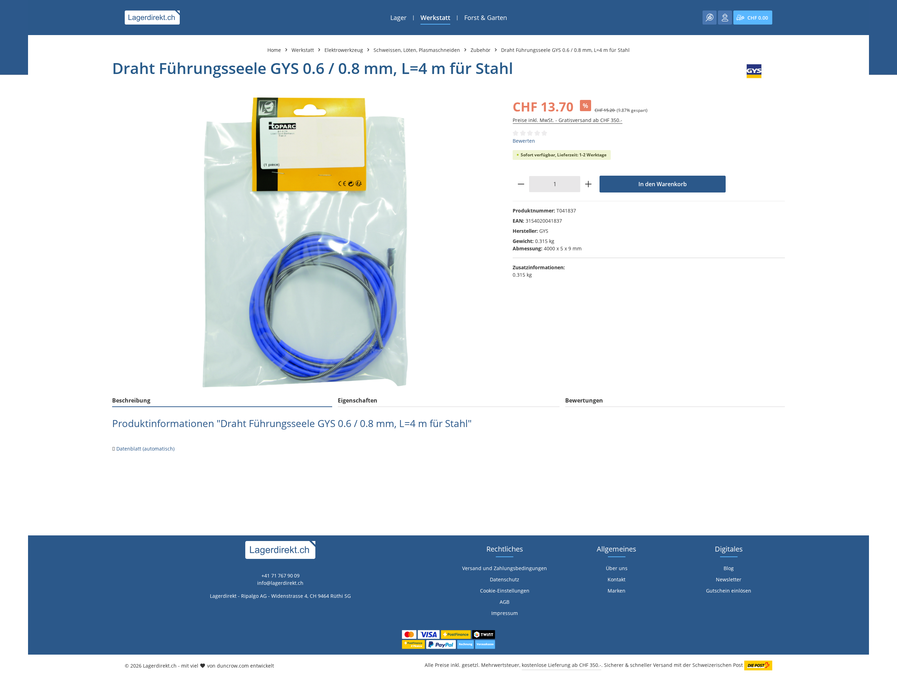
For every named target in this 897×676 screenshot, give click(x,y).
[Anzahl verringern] (521, 184)
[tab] (222, 400)
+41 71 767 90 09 (280, 575)
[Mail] (9, 454)
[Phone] (9, 439)
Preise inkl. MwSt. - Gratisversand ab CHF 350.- (567, 120)
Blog (729, 568)
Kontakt (616, 579)
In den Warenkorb (662, 184)
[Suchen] (710, 18)
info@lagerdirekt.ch (280, 583)
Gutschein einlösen (728, 590)
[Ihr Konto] (725, 18)
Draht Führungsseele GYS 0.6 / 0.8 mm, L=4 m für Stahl (565, 50)
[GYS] (754, 71)
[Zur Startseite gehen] (152, 18)
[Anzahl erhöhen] (588, 184)
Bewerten (524, 140)
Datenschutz (504, 579)
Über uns (617, 568)
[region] (305, 242)
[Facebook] (9, 411)
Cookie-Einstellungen (504, 590)
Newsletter (728, 579)
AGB (504, 602)
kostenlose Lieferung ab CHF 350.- (561, 665)
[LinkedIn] (9, 425)
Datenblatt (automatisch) (145, 448)
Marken (616, 590)
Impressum (504, 613)
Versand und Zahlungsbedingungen (504, 568)
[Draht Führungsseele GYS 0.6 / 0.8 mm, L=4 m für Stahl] (305, 242)
